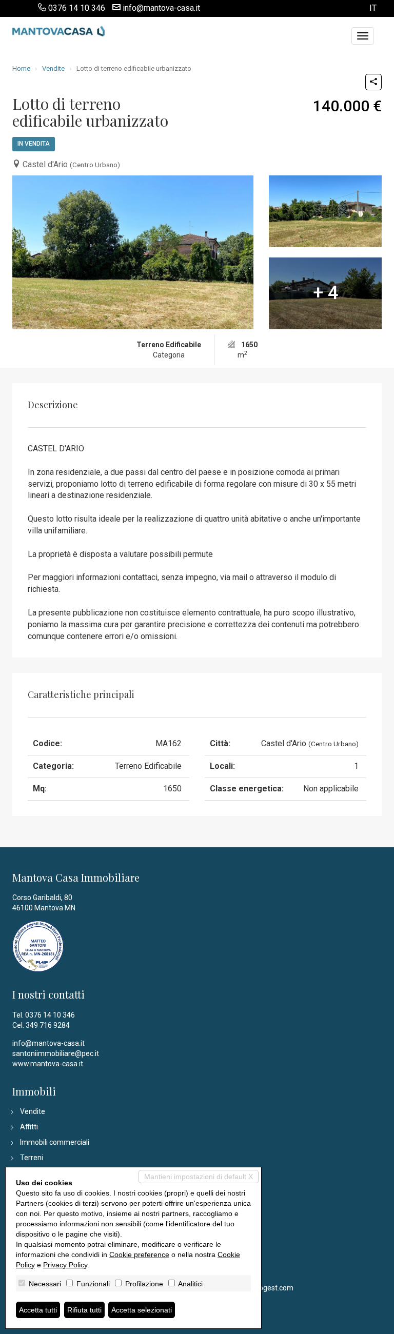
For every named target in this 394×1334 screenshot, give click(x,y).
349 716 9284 (48, 1025)
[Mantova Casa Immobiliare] (58, 30)
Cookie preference (139, 1254)
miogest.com (272, 1288)
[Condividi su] (373, 82)
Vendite (53, 68)
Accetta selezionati (141, 1310)
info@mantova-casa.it (161, 8)
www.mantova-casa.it (47, 1064)
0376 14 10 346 (76, 8)
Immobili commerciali (54, 1142)
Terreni (31, 1157)
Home (21, 68)
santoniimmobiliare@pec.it (55, 1053)
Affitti (29, 1127)
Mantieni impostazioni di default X (198, 1176)
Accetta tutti (38, 1310)
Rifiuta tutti (84, 1310)
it (373, 8)
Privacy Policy (65, 1265)
